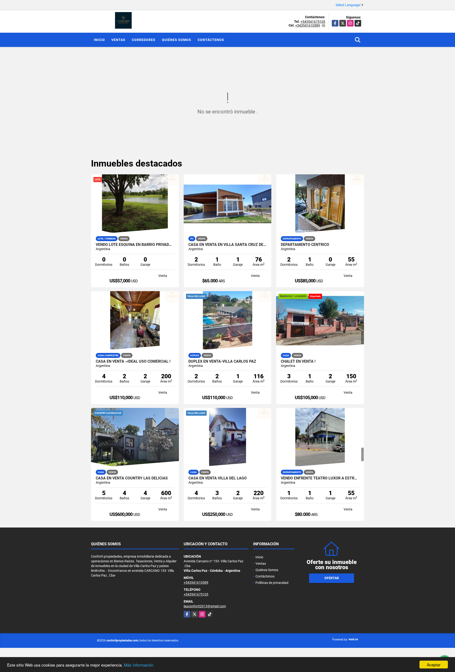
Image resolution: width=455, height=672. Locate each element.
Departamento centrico (305, 245)
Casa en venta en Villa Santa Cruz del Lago (227, 245)
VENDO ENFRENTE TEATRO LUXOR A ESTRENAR (320, 478)
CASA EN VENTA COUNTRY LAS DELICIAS (132, 478)
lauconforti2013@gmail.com (205, 606)
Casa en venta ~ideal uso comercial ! (133, 361)
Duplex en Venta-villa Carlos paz (222, 361)
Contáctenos (211, 40)
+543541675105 (312, 21)
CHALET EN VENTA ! (298, 361)
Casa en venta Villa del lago (217, 478)
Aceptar (434, 664)
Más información (138, 665)
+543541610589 (307, 25)
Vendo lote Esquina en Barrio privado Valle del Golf (135, 245)
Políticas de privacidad (271, 583)
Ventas (118, 40)
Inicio (99, 40)
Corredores (143, 40)
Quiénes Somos (176, 40)
